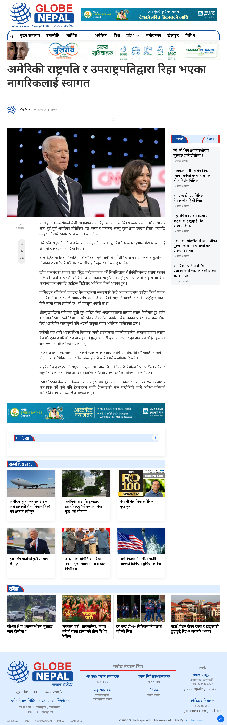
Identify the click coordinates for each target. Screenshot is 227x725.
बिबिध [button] (190, 35)
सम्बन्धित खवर (20, 464)
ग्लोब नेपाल (24, 110)
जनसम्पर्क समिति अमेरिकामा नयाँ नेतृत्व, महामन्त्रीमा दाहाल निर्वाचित (85, 564)
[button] (220, 718)
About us (12, 720)
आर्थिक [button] (71, 35)
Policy (60, 720)
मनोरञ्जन (153, 35)
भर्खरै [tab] (179, 139)
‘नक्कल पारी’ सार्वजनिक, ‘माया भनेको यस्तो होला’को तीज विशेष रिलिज (192, 176)
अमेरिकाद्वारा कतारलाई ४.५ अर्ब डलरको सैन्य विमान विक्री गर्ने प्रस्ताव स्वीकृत (30, 507)
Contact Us (76, 720)
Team (26, 720)
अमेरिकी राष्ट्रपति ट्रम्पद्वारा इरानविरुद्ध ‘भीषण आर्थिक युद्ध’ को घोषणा (83, 507)
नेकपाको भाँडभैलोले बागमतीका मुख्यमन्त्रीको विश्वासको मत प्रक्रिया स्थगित (195, 246)
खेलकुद (173, 35)
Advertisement (43, 720)
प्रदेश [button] (130, 35)
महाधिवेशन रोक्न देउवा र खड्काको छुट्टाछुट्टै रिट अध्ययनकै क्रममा (190, 221)
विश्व (117, 35)
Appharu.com (194, 721)
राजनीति (52, 35)
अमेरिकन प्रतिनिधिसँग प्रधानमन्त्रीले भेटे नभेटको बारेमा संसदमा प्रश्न (194, 271)
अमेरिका (101, 35)
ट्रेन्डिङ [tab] (210, 139)
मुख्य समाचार (30, 35)
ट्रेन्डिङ (14, 589)
